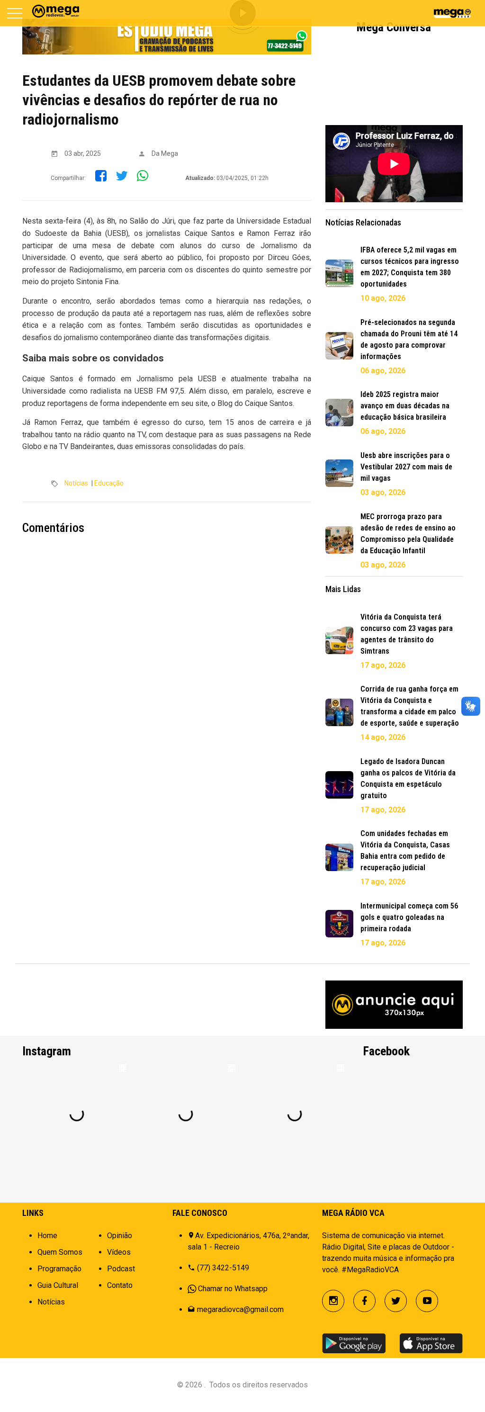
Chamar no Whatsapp (233, 1288)
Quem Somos (59, 1252)
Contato (120, 1285)
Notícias (76, 483)
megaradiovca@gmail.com (240, 1309)
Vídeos (119, 1252)
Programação (59, 1268)
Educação (109, 483)
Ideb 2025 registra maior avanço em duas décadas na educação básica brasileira (404, 406)
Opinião (119, 1235)
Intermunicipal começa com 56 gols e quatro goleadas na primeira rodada (409, 917)
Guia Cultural (57, 1285)
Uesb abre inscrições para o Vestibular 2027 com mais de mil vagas (406, 467)
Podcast (121, 1268)
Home (47, 1235)
